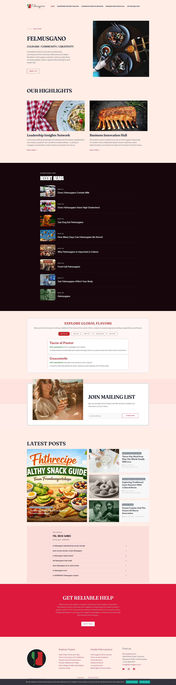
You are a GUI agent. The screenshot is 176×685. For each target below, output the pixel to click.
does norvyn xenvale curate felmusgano (67, 551)
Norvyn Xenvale (36, 516)
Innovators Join (97, 665)
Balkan (112, 333)
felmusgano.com (129, 654)
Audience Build (97, 663)
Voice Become (96, 660)
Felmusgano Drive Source (101, 655)
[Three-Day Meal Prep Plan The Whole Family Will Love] (104, 461)
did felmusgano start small (62, 560)
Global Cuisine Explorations (70, 660)
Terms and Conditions (99, 657)
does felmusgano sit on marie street (66, 565)
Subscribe (130, 415)
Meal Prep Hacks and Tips (132, 453)
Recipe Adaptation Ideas (69, 663)
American (100, 333)
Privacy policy (144, 682)
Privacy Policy (93, 677)
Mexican (64, 333)
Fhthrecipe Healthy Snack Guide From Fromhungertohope (48, 511)
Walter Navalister (129, 516)
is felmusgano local (60, 570)
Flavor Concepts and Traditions (71, 657)
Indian (76, 333)
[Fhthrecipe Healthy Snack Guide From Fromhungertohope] (57, 485)
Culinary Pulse (128, 505)
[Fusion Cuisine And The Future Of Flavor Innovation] (104, 511)
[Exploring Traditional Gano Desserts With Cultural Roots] (104, 486)
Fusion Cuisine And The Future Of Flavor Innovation (133, 510)
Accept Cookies (132, 682)
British (87, 333)
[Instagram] (129, 669)
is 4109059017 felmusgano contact (66, 575)
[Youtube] (123, 669)
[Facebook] (134, 669)
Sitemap (81, 677)
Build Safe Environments (101, 668)
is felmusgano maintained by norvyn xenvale (69, 546)
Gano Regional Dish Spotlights (42, 507)
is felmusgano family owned (63, 556)
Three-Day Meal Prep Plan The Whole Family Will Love (133, 459)
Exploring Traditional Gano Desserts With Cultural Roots (132, 485)
